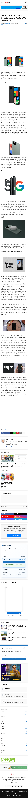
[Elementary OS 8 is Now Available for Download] (4, 634)
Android (6, 12)
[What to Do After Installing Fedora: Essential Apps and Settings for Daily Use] (4, 627)
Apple (14, 714)
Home (2, 12)
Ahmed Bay (9, 439)
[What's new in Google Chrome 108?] (21, 458)
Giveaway (14, 721)
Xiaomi (14, 752)
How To (14, 726)
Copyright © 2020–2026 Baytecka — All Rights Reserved (14, 791)
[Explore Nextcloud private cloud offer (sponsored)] (14, 598)
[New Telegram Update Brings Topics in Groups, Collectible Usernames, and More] (7, 477)
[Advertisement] (14, 40)
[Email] (20, 433)
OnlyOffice (14, 553)
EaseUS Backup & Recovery (14, 548)
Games (14, 719)
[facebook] (6, 447)
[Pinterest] (17, 433)
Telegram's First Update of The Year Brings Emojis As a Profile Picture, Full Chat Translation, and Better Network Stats (7, 466)
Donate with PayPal (14, 535)
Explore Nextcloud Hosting (14, 613)
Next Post (24, 506)
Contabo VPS (14, 572)
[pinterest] (12, 786)
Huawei (14, 728)
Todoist (14, 556)
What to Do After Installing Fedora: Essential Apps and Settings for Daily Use (17, 626)
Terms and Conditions (12, 795)
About (19, 795)
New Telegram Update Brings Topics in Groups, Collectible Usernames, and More (7, 484)
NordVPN (14, 550)
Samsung (14, 745)
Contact (12, 793)
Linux (14, 731)
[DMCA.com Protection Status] (8, 762)
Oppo (14, 740)
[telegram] (18, 786)
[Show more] (23, 433)
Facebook (14, 716)
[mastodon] (21, 786)
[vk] (11, 447)
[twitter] (8, 447)
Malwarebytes (14, 569)
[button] (2, 2)
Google (14, 723)
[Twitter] (11, 433)
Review (14, 743)
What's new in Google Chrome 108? (20, 464)
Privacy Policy (18, 793)
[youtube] (15, 786)
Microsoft (14, 733)
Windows (14, 750)
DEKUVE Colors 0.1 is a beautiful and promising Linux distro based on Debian (17, 639)
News (14, 735)
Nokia (14, 738)
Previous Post (5, 506)
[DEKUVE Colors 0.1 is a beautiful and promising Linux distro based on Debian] (4, 639)
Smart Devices (14, 748)
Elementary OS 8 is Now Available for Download (17, 633)
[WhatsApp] (14, 433)
